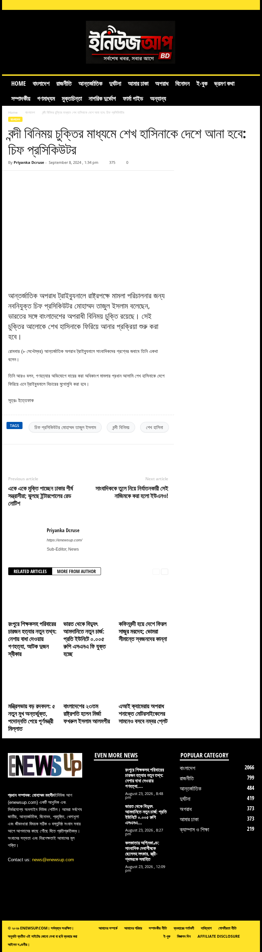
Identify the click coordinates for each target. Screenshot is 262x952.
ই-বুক (201, 83)
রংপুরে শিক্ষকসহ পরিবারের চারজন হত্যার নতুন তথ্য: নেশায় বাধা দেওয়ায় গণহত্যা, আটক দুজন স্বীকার (32, 639)
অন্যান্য (158, 98)
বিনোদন (182, 83)
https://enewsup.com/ (64, 540)
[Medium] (229, 5)
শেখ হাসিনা (154, 427)
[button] (249, 90)
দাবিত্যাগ (206, 927)
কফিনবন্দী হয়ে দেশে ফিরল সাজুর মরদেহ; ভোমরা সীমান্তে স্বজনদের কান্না (143, 631)
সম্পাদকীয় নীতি (158, 927)
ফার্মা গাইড (133, 98)
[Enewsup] (131, 42)
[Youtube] (251, 5)
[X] (240, 5)
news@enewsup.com (53, 859)
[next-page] (164, 571)
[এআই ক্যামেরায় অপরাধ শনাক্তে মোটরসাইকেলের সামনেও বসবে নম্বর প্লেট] (143, 681)
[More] (94, 454)
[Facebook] (198, 5)
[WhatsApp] (78, 454)
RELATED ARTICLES (30, 571)
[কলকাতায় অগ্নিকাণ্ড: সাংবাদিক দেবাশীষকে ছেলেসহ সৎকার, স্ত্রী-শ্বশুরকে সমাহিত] (107, 854)
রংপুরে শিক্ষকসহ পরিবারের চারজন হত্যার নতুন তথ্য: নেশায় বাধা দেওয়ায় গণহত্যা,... (144, 777)
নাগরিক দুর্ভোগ (102, 98)
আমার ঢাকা (138, 83)
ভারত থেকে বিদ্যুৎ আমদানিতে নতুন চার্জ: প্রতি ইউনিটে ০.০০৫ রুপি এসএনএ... (146, 814)
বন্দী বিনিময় (121, 427)
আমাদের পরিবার (133, 927)
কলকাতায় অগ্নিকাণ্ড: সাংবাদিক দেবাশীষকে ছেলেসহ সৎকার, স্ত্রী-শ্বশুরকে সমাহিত (142, 850)
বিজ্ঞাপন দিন (184, 936)
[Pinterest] (62, 454)
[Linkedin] (219, 5)
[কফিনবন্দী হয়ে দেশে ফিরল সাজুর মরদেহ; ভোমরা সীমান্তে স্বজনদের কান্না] (143, 599)
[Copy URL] (28, 181)
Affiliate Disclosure (219, 936)
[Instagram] (208, 5)
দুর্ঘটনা (115, 83)
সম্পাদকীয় (20, 98)
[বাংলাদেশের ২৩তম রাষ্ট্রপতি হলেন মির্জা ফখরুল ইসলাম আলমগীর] (88, 681)
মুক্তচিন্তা (72, 98)
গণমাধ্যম (46, 98)
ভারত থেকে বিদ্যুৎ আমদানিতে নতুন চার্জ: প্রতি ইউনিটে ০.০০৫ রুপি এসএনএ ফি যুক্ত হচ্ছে (84, 639)
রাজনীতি (64, 83)
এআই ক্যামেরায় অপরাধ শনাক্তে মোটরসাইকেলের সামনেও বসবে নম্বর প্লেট (143, 713)
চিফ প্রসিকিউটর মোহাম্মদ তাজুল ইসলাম (65, 427)
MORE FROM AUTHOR (76, 571)
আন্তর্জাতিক (90, 83)
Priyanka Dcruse (29, 162)
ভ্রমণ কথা (224, 83)
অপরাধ (162, 83)
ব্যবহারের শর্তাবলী (184, 927)
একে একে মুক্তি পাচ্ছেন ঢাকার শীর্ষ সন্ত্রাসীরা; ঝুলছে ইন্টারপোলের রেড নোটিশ (40, 495)
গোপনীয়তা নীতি (227, 927)
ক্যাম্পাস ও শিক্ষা (194, 829)
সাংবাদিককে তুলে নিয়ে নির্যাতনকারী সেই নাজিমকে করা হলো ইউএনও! (132, 491)
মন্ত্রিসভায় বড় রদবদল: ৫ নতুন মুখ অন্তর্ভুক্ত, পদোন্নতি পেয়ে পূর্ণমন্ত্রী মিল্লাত (31, 717)
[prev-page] (156, 571)
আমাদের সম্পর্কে (108, 927)
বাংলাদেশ (41, 83)
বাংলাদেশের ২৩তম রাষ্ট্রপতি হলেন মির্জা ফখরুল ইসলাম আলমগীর (86, 713)
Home (18, 83)
